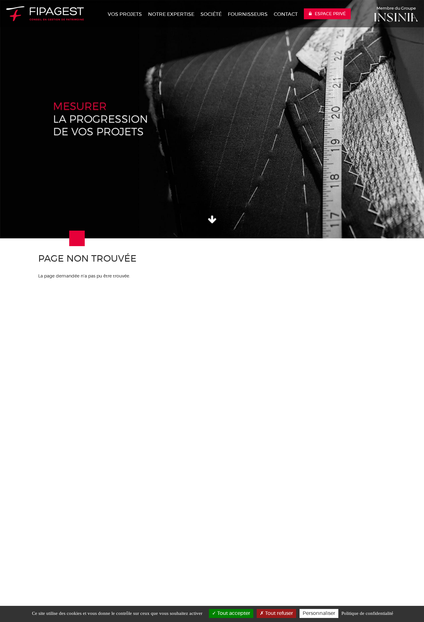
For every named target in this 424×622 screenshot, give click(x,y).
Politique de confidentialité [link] (367, 613)
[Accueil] (45, 13)
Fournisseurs (248, 14)
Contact (286, 14)
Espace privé (330, 14)
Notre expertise (171, 14)
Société (211, 14)
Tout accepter (233, 613)
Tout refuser (278, 613)
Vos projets (125, 14)
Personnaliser (319, 613)
